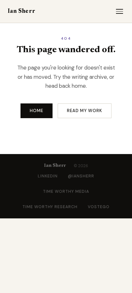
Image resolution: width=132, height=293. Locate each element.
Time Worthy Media (66, 191)
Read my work (85, 110)
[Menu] (119, 11)
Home (36, 110)
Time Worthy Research (50, 206)
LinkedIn (48, 176)
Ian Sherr (21, 11)
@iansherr (81, 176)
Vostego (99, 206)
